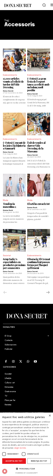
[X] (21, 362)
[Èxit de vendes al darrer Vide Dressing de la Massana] (38, 124)
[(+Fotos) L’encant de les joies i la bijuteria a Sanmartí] (14, 124)
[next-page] (47, 292)
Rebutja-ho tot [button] (39, 461)
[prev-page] (5, 292)
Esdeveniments (10, 75)
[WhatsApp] (28, 362)
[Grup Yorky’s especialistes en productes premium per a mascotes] (14, 240)
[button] (44, 5)
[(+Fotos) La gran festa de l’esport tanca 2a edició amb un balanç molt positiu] (38, 60)
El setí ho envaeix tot (38, 204)
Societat (7, 255)
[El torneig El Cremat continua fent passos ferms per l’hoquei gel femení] (38, 240)
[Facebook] (6, 362)
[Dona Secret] (17, 5)
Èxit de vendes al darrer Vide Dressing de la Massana (36, 147)
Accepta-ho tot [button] (14, 461)
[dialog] (26, 444)
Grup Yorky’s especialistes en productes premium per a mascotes (14, 263)
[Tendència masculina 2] (14, 185)
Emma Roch (8, 210)
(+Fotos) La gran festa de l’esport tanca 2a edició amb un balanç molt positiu (38, 84)
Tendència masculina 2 (9, 205)
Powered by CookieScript (26, 473)
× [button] (50, 416)
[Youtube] (35, 362)
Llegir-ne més (20, 448)
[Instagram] (13, 362)
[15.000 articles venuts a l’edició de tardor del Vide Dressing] (14, 60)
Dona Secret (8, 91)
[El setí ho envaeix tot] (38, 185)
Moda (5, 200)
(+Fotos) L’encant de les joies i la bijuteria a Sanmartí (14, 145)
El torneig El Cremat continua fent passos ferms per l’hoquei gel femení (38, 263)
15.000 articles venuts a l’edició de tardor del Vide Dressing (13, 83)
